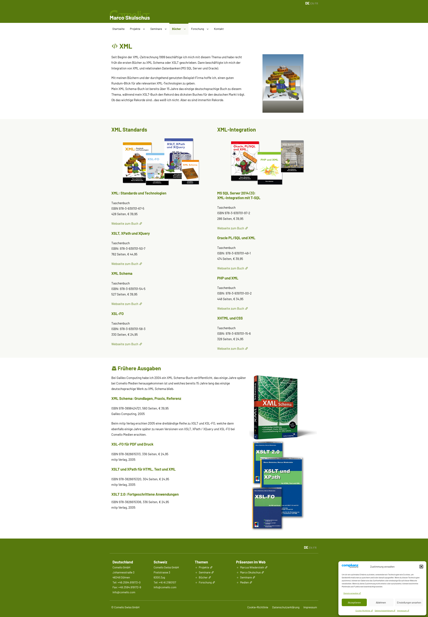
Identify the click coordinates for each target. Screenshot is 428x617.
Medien (244, 582)
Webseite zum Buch (124, 223)
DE (307, 3)
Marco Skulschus (250, 572)
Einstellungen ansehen (409, 602)
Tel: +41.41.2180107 (165, 582)
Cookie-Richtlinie (362, 610)
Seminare (246, 577)
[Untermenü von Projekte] (144, 29)
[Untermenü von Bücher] (184, 29)
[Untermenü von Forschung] (207, 29)
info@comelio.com (124, 592)
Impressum (402, 610)
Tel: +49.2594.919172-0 (127, 582)
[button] (421, 566)
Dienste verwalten (350, 593)
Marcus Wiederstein (252, 567)
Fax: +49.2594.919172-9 (127, 587)
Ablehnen (381, 602)
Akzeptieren (354, 602)
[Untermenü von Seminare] (165, 29)
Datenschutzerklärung (384, 610)
